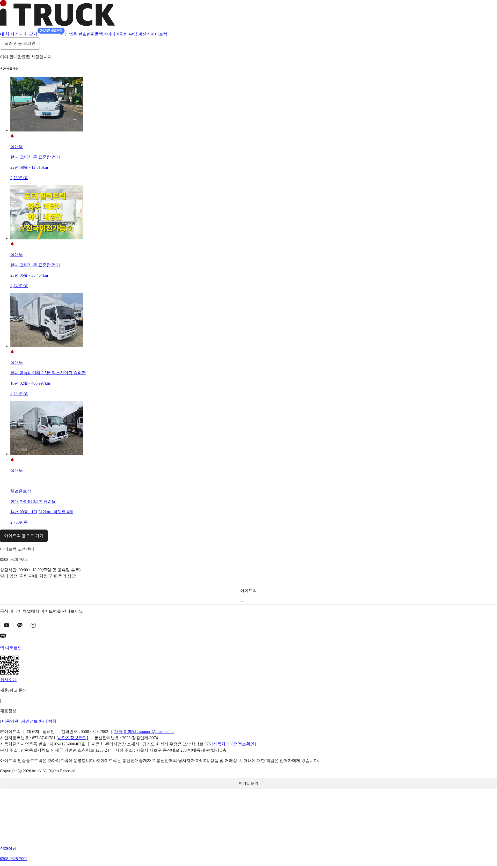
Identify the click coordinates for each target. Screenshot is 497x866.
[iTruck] (57, 24)
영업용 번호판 (78, 34)
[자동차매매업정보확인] (234, 744)
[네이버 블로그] (248, 637)
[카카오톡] (19, 630)
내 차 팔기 (28, 34)
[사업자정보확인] (72, 738)
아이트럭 (159, 34)
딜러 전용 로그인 (19, 43)
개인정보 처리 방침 (38, 721)
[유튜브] (6, 630)
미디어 (113, 34)
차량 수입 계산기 (135, 34)
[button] (248, 593)
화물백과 (99, 34)
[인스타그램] (33, 630)
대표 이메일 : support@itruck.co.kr (144, 731)
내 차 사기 (9, 34)
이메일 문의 (248, 783)
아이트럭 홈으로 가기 (23, 535)
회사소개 (8, 680)
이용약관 (10, 721)
